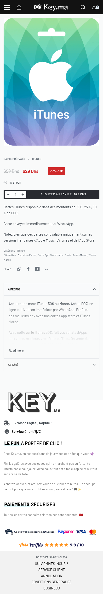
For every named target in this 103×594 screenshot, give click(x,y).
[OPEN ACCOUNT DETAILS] (19, 7)
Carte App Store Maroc (51, 255)
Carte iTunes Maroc (76, 255)
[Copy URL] (46, 269)
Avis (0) (13, 364)
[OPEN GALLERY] (51, 82)
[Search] (82, 7)
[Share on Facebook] (28, 269)
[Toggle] (16, 350)
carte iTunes (35, 332)
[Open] (7, 7)
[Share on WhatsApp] (19, 269)
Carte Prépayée (15, 158)
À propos (14, 289)
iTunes (36, 158)
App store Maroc (27, 255)
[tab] (51, 289)
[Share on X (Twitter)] (37, 269)
